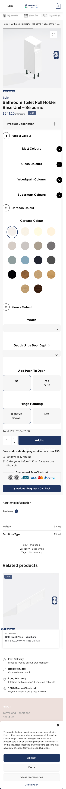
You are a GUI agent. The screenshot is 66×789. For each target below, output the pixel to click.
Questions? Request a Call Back (32, 485)
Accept (31, 757)
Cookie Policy (32, 784)
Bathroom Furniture (20, 24)
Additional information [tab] (17, 500)
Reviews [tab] (10, 508)
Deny (31, 767)
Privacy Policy (11, 719)
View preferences (31, 777)
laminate (37, 549)
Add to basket (39, 439)
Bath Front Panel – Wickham (20, 634)
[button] (58, 725)
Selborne (36, 24)
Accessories (11, 631)
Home (5, 24)
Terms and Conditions (16, 710)
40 (30, 549)
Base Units (49, 24)
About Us (8, 714)
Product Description (20, 121)
